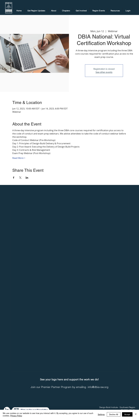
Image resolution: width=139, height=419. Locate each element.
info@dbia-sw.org (98, 387)
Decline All (113, 414)
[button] (36, 10)
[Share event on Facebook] (13, 177)
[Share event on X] (20, 177)
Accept (127, 414)
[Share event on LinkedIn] (27, 177)
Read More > (18, 157)
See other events (104, 72)
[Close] (135, 414)
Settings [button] (101, 414)
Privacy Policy (16, 415)
